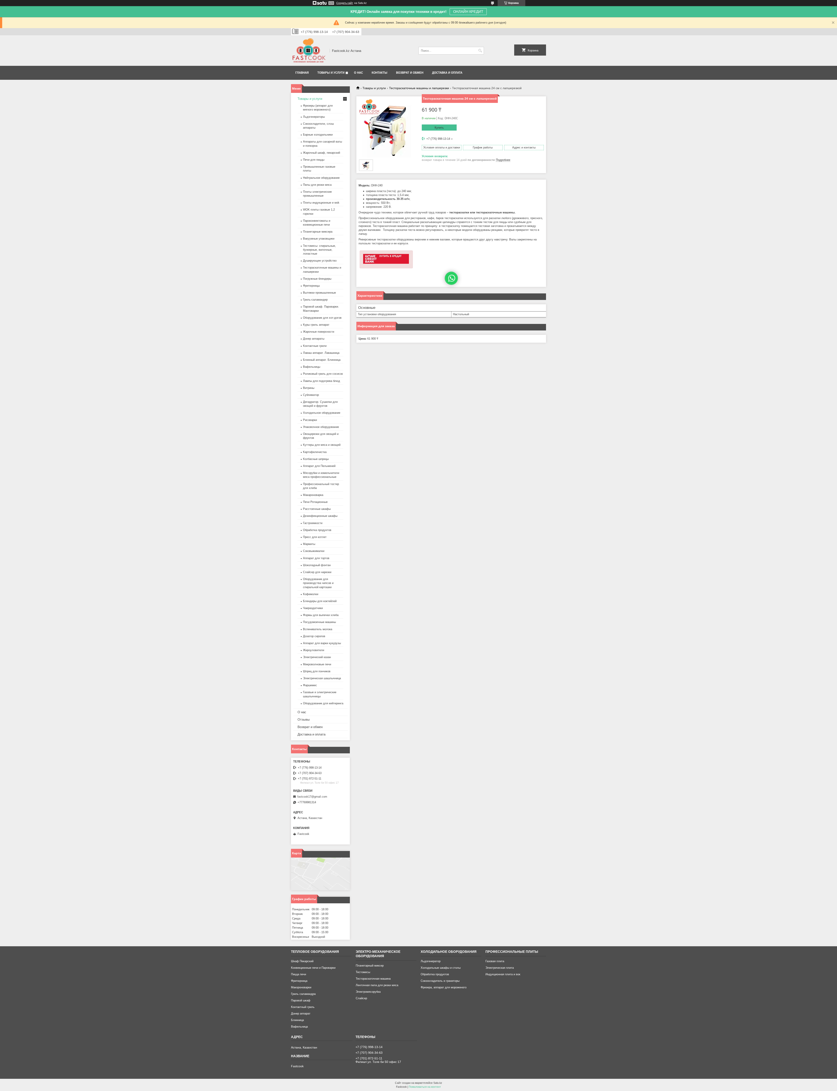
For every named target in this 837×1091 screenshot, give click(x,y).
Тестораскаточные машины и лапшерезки (419, 88)
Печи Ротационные (315, 502)
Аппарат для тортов (316, 558)
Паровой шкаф (300, 1000)
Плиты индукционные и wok (321, 202)
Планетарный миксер (370, 965)
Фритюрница (299, 980)
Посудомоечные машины (319, 622)
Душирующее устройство (320, 260)
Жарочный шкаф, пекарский (321, 152)
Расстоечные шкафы (317, 509)
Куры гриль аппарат (316, 324)
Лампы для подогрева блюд (321, 381)
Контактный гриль (303, 1007)
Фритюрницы (311, 285)
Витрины (308, 388)
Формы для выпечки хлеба (321, 615)
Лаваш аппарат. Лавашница (321, 352)
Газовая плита (494, 961)
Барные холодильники (318, 134)
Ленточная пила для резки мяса (377, 985)
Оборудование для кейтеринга (323, 703)
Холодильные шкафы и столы (441, 967)
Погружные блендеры (317, 278)
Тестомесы (363, 972)
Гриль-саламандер (315, 299)
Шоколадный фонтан (317, 565)
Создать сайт (344, 3)
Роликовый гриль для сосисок (323, 373)
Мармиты (309, 544)
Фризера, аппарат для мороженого (443, 987)
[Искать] (480, 50)
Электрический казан (317, 657)
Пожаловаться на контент (425, 1086)
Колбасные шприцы (316, 459)
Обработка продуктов (317, 530)
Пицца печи (298, 974)
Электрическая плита (499, 967)
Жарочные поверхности (318, 331)
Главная (302, 72)
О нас (358, 72)
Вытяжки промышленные (319, 292)
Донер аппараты (313, 338)
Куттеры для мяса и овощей (321, 444)
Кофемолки (310, 594)
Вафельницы (311, 366)
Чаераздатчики (313, 608)
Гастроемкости (312, 523)
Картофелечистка (315, 452)
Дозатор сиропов (314, 636)
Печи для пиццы (313, 159)
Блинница (297, 1020)
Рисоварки (310, 420)
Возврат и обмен (409, 72)
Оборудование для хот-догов (322, 317)
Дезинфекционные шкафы (320, 515)
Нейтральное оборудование (321, 177)
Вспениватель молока (317, 629)
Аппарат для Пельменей (319, 466)
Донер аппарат (300, 1013)
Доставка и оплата (447, 72)
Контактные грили (315, 345)
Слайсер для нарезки (317, 572)
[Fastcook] (309, 50)
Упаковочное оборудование (321, 427)
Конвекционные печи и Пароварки (313, 967)
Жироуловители (313, 650)
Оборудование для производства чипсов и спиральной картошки (318, 583)
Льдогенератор (431, 961)
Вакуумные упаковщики (318, 238)
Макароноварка (313, 495)
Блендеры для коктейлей (320, 601)
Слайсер (361, 998)
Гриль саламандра (303, 994)
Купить (439, 127)
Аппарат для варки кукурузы (322, 643)
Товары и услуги (330, 72)
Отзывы (304, 719)
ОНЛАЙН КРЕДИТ (468, 12)
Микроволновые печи (317, 664)
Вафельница (299, 1026)
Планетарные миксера (317, 231)
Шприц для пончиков (316, 671)
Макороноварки (301, 987)
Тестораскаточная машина (373, 978)
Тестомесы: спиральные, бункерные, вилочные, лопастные (319, 249)
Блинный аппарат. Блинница (321, 359)
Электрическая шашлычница (322, 678)
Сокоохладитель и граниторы (440, 980)
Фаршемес (310, 685)
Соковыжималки (313, 551)
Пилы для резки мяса (317, 184)
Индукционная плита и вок (502, 974)
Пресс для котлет (315, 537)
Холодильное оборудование (321, 412)
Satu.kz (437, 1082)
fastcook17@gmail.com (312, 796)
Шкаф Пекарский (302, 961)
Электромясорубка (368, 991)
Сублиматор (311, 395)
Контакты (379, 72)
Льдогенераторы (314, 116)
